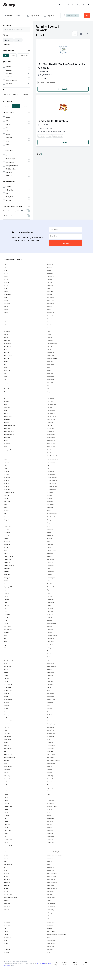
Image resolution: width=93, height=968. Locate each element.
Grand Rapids (8, 754)
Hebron (6, 797)
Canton (6, 498)
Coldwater (7, 553)
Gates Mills (7, 727)
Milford (49, 370)
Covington (7, 578)
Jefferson (6, 852)
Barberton (7, 328)
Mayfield (49, 331)
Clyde (5, 550)
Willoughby (50, 910)
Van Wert (49, 824)
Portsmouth (50, 602)
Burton (6, 456)
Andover (6, 285)
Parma (49, 547)
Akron (5, 270)
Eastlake (6, 632)
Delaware (6, 596)
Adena (6, 267)
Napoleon (50, 422)
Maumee (49, 328)
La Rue (6, 891)
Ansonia (6, 291)
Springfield (50, 730)
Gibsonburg (7, 739)
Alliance (6, 276)
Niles (48, 468)
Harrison (6, 788)
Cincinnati (7, 535)
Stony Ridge (50, 736)
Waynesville (50, 867)
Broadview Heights (9, 425)
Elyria (5, 642)
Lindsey (6, 931)
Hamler (6, 785)
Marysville (50, 319)
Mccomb (49, 337)
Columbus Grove (9, 565)
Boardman (7, 407)
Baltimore (6, 325)
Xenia (48, 937)
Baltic (5, 322)
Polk (48, 593)
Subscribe (86, 5)
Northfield (50, 495)
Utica (48, 812)
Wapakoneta (51, 846)
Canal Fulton (7, 489)
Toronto (49, 794)
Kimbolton (7, 879)
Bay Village (7, 340)
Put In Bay (50, 611)
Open (6, 55)
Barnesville (7, 331)
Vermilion (50, 830)
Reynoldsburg (51, 623)
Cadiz (5, 468)
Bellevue (6, 358)
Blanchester (7, 395)
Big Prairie (6, 389)
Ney (48, 465)
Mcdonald (50, 340)
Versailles (50, 834)
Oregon (49, 523)
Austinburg (7, 313)
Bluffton (6, 404)
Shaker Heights (51, 699)
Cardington (7, 501)
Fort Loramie (7, 687)
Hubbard (6, 827)
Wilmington (50, 913)
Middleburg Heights (53, 358)
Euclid (5, 651)
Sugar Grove (51, 754)
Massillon (50, 325)
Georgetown (7, 733)
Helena (6, 800)
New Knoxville (51, 441)
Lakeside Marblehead (10, 897)
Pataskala (50, 553)
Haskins (6, 794)
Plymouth (50, 590)
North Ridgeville (52, 486)
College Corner (8, 556)
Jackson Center (8, 846)
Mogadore (50, 392)
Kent (5, 867)
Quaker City (50, 614)
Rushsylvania (51, 657)
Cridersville (7, 581)
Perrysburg (50, 571)
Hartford (6, 791)
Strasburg (50, 742)
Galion (5, 712)
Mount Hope (51, 413)
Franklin (6, 696)
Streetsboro (51, 745)
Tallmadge (50, 776)
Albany (6, 273)
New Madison (51, 450)
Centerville (7, 517)
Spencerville (51, 721)
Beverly (6, 383)
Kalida (5, 861)
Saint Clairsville (51, 666)
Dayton (6, 590)
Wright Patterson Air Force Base (56, 934)
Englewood (7, 645)
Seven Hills (50, 696)
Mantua (49, 294)
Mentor (49, 349)
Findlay (6, 675)
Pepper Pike (50, 565)
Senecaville (50, 693)
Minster (49, 389)
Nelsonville (50, 428)
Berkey (6, 376)
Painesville (50, 544)
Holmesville (7, 824)
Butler (5, 459)
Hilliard (6, 809)
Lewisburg (7, 922)
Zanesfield (50, 946)
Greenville (7, 773)
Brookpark (7, 437)
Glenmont (7, 742)
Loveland (50, 264)
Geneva (6, 730)
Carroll (6, 504)
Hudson (6, 834)
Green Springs (8, 766)
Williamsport (51, 907)
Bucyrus (6, 453)
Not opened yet (23, 55)
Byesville (6, 462)
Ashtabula (7, 303)
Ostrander (50, 529)
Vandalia (49, 827)
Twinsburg (50, 800)
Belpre (6, 367)
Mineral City (50, 383)
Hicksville (6, 803)
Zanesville (50, 949)
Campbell (6, 486)
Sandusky (50, 681)
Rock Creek (50, 642)
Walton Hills (50, 843)
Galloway (6, 715)
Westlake (50, 894)
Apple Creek (7, 294)
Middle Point (51, 355)
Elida (5, 639)
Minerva (49, 386)
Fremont (6, 702)
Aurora (6, 309)
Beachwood (7, 343)
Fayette (6, 669)
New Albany (50, 431)
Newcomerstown (52, 459)
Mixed (25, 106)
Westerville (50, 891)
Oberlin (49, 511)
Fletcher (6, 681)
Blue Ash (6, 401)
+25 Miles (18, 15)
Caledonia (7, 477)
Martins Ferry (51, 316)
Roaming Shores (52, 635)
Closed (13, 55)
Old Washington (52, 514)
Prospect (50, 608)
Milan (48, 367)
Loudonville (7, 949)
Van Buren (50, 821)
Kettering (6, 873)
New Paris (50, 453)
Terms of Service (75, 964)
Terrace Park (51, 779)
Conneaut (7, 568)
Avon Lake (7, 319)
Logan (5, 940)
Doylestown (7, 614)
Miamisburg (50, 352)
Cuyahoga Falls (8, 587)
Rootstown (50, 651)
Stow (48, 739)
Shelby (49, 706)
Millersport (50, 380)
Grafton (6, 751)
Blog (78, 5)
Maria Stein (50, 300)
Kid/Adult (7, 94)
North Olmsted (51, 483)
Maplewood (50, 297)
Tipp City (50, 788)
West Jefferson (51, 876)
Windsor (49, 919)
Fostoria (6, 693)
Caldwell (6, 474)
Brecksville (7, 419)
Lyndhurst (50, 273)
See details (63, 89)
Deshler (6, 608)
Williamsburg (51, 904)
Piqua (48, 581)
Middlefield (50, 361)
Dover (5, 611)
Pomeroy (50, 596)
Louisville (6, 952)
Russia (49, 660)
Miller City (50, 374)
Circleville (6, 538)
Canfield (6, 495)
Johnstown (7, 858)
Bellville (6, 361)
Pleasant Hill (50, 587)
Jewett (6, 855)
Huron (5, 837)
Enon (5, 648)
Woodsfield (50, 922)
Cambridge (7, 480)
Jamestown (7, 849)
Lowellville (50, 267)
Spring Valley (51, 724)
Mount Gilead (51, 410)
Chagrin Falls (7, 520)
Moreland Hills (51, 404)
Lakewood (7, 904)
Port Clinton (50, 599)
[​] (75, 33)
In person (16, 106)
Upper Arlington (52, 806)
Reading (49, 620)
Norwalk (49, 498)
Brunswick (7, 444)
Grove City (7, 776)
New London (51, 447)
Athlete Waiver (64, 964)
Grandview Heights (9, 757)
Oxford (49, 541)
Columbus (7, 562)
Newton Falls (51, 462)
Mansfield (50, 291)
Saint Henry (50, 669)
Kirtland (6, 888)
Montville (50, 401)
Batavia (6, 337)
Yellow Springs (51, 940)
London (6, 943)
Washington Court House (54, 855)
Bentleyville (7, 370)
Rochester (50, 639)
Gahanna (6, 706)
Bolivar (6, 410)
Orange (49, 520)
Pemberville (50, 559)
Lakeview (6, 901)
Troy (48, 797)
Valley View (50, 818)
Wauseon (50, 861)
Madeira (49, 279)
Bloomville (7, 398)
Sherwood (50, 709)
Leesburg (6, 913)
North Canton (51, 474)
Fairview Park (7, 663)
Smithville (50, 715)
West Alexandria (52, 873)
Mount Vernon (51, 416)
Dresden (6, 617)
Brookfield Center (9, 431)
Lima (5, 928)
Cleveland (7, 544)
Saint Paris (50, 675)
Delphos (6, 599)
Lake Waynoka (8, 894)
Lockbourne (7, 937)
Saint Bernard (51, 663)
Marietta (49, 306)
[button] (16, 50)
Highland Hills (8, 806)
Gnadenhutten (8, 748)
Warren (49, 849)
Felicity (6, 672)
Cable (5, 465)
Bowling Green (8, 416)
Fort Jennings (8, 684)
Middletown (50, 364)
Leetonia (6, 916)
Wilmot (49, 916)
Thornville (50, 782)
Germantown (7, 736)
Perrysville (50, 575)
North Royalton (51, 489)
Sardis (49, 687)
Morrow (49, 407)
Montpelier (50, 398)
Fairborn (6, 654)
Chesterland (7, 526)
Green (5, 763)
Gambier (6, 718)
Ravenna (49, 617)
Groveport (7, 779)
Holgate (6, 818)
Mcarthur (50, 334)
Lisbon (6, 934)
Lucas (49, 270)
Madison (49, 282)
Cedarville (7, 511)
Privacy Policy (41, 963)
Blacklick (6, 392)
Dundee (6, 623)
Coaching (71, 5)
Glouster (6, 745)
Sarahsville (50, 684)
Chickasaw (7, 529)
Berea (5, 374)
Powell (49, 605)
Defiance (6, 593)
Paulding (49, 556)
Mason (49, 322)
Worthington (51, 931)
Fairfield (6, 657)
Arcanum (6, 297)
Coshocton (7, 575)
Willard (49, 901)
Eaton (5, 635)
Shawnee (50, 702)
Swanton (49, 770)
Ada (5, 264)
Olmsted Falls (51, 517)
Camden (6, 483)
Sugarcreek (50, 757)
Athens (6, 306)
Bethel (6, 380)
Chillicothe (7, 532)
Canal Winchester (9, 492)
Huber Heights (8, 830)
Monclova (50, 395)
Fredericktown (8, 699)
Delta (5, 602)
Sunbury (49, 766)
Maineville (50, 285)
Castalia (6, 508)
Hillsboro (6, 812)
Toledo (49, 791)
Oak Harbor (50, 504)
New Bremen (51, 434)
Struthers (50, 751)
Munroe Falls (51, 419)
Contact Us (85, 964)
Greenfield (7, 770)
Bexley (6, 386)
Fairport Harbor (8, 660)
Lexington (7, 925)
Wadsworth (50, 837)
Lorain (5, 946)
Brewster (6, 422)
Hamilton (6, 782)
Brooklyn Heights (9, 434)
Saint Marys (50, 672)
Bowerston (7, 413)
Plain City (50, 584)
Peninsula (50, 562)
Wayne (49, 864)
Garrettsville (7, 724)
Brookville (6, 441)
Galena (6, 709)
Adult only (16, 94)
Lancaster (7, 907)
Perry (48, 568)
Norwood (50, 501)
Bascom (6, 334)
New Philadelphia (52, 456)
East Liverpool (8, 626)
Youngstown (51, 943)
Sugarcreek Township (53, 760)
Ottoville (49, 538)
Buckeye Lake (8, 450)
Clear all (7, 44)
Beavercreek (7, 346)
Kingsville (6, 885)
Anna (5, 288)
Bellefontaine (8, 355)
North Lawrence (52, 477)
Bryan (5, 447)
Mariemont (50, 303)
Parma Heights (51, 550)
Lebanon (6, 910)
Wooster (49, 928)
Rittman (49, 632)
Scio (48, 690)
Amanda (6, 279)
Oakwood (50, 508)
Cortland (6, 571)
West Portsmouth (52, 888)
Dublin (5, 620)
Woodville (50, 925)
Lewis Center (8, 919)
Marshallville (50, 313)
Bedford (6, 349)
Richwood (50, 629)
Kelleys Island (8, 864)
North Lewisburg (52, 480)
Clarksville (7, 541)
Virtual (7, 106)
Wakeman (50, 840)
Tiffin (48, 785)
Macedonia (50, 276)
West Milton (50, 885)
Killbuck (6, 876)
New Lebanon (51, 444)
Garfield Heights (8, 721)
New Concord (51, 437)
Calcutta (6, 471)
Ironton (6, 843)
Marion (49, 309)
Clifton (6, 547)
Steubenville (51, 733)
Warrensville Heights (53, 852)
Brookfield (7, 428)
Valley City (50, 815)
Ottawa (49, 532)
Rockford (50, 645)
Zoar (48, 952)
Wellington (50, 870)
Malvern (49, 288)
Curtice (6, 584)
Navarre (49, 425)
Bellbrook (6, 352)
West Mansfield (52, 882)
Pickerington (51, 578)
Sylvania (49, 773)
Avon (5, 316)
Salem (49, 678)
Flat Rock (6, 678)
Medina (49, 346)
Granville (6, 760)
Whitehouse (51, 897)
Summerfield (51, 763)
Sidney (49, 712)
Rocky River (50, 648)
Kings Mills (7, 882)
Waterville (50, 858)
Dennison (6, 605)
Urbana (49, 809)
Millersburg (50, 376)
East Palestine (8, 629)
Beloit (5, 364)
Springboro (50, 727)
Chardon (6, 523)
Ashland (6, 300)
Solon (49, 718)
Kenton (6, 870)
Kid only (25, 94)
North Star (50, 492)
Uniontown (50, 803)
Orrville (49, 526)
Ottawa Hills (50, 535)
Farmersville (7, 666)
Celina (5, 514)
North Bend (50, 471)
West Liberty (51, 879)
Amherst (6, 282)
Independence (8, 840)
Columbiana (7, 559)
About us (62, 5)
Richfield (49, 626)
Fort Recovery (8, 690)
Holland (6, 821)
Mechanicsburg (52, 343)
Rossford (50, 654)
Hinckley (6, 815)
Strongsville (50, 748)
